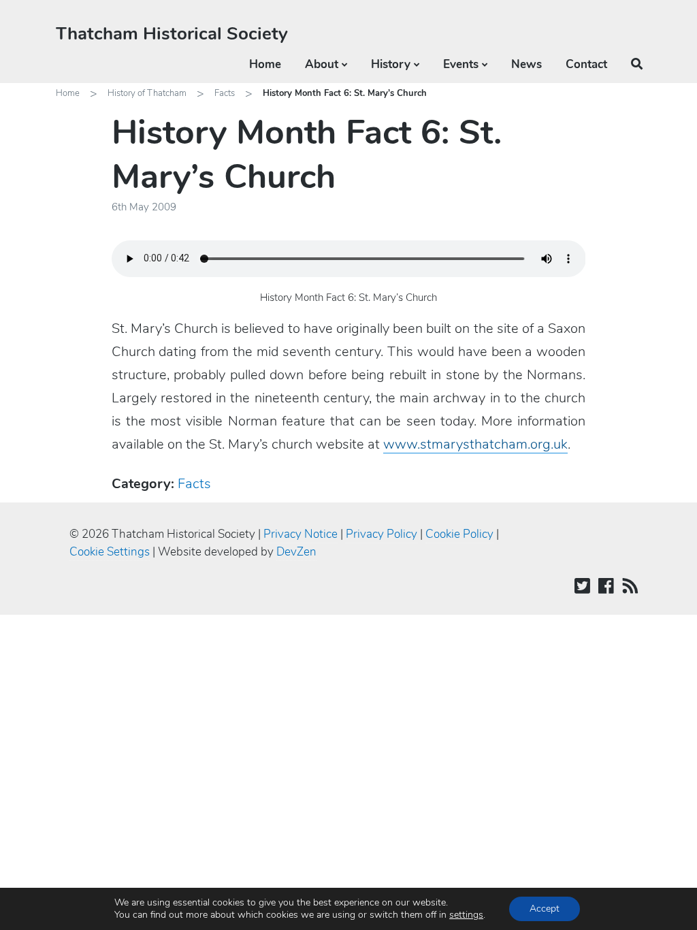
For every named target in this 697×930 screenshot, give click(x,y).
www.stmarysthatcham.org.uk (475, 444)
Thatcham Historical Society (172, 34)
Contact (586, 64)
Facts (224, 93)
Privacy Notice (300, 534)
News (526, 64)
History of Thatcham (147, 93)
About (321, 64)
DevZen (296, 552)
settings (466, 915)
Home (265, 64)
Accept (545, 908)
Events (461, 64)
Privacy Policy (381, 534)
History (390, 64)
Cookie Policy (459, 534)
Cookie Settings (109, 552)
